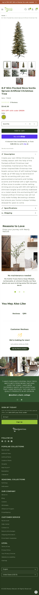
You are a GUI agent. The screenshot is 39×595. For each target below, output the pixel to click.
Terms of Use (6, 546)
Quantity (6, 124)
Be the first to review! (19, 349)
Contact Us (5, 527)
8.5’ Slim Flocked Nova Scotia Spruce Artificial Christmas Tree (19, 17)
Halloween (5, 486)
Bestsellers (5, 471)
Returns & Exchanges (8, 531)
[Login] (32, 9)
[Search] (25, 9)
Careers (4, 501)
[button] (19, 154)
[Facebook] (3, 441)
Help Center (6, 524)
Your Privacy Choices (8, 553)
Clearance (5, 474)
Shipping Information (8, 534)
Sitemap (4, 560)
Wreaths (4, 464)
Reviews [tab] (16, 314)
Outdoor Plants (6, 460)
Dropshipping (6, 512)
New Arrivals (5, 450)
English (5, 569)
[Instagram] (6, 441)
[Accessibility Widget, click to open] (36, 592)
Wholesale (5, 505)
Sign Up (19, 422)
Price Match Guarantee (9, 538)
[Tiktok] (11, 441)
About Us (4, 494)
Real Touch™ (6, 467)
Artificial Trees (6, 453)
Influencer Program (8, 508)
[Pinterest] (9, 441)
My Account (5, 520)
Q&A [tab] (24, 314)
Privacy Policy (6, 550)
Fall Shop (5, 483)
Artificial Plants (6, 457)
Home (3, 15)
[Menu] (2, 9)
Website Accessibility (8, 557)
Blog (3, 498)
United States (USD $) (10, 574)
